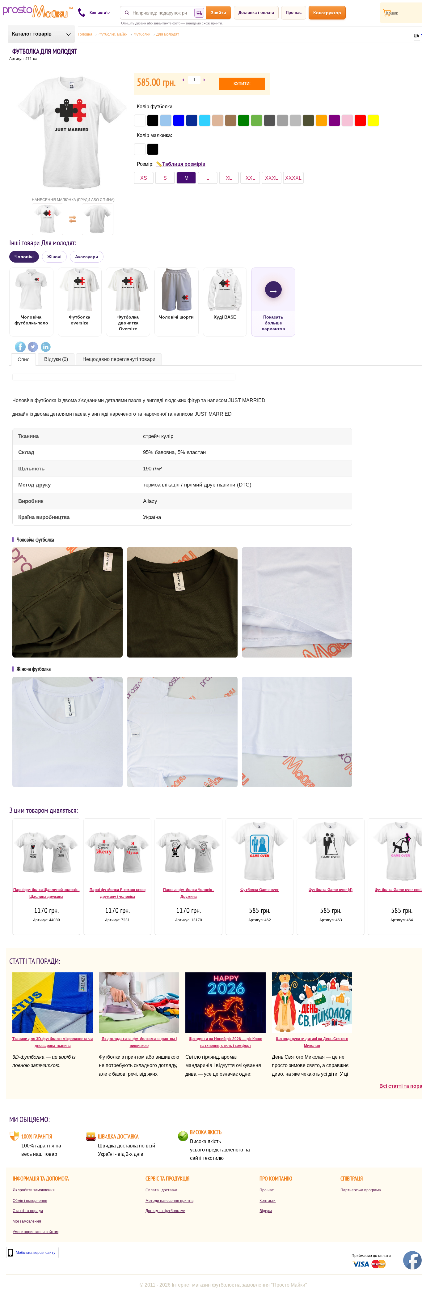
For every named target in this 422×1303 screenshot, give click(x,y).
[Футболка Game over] (259, 854)
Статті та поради (28, 1211)
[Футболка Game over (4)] (330, 854)
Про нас (294, 12)
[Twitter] (32, 346)
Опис (23, 359)
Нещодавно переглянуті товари (118, 359)
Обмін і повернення (30, 1200)
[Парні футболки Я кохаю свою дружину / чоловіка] (117, 854)
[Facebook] (20, 346)
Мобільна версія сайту (35, 1252)
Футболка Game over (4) (330, 890)
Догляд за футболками (165, 1211)
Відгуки (266, 1211)
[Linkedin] (45, 346)
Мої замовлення (27, 1221)
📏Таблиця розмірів (180, 164)
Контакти (268, 1200)
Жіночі (54, 256)
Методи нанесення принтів (169, 1200)
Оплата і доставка (161, 1190)
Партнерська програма (360, 1190)
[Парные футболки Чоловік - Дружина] (188, 854)
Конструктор (327, 12)
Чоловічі (24, 256)
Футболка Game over (259, 890)
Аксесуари (86, 256)
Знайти (218, 12)
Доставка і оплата (256, 12)
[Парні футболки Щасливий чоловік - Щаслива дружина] (46, 854)
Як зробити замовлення (34, 1190)
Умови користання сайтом (35, 1232)
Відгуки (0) (56, 359)
